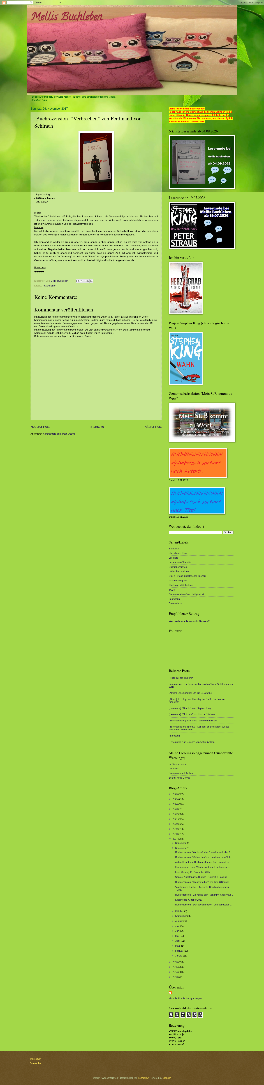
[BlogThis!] (81, 281)
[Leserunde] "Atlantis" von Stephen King (190, 708)
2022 (175, 814)
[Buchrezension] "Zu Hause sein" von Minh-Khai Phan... (204, 894)
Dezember (181, 843)
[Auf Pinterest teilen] (91, 281)
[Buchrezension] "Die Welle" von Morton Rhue (193, 720)
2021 (175, 819)
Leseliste (173, 557)
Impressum (174, 599)
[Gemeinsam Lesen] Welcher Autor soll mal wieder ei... (203, 867)
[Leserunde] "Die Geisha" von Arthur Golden (191, 742)
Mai (177, 936)
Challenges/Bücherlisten (181, 585)
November (181, 848)
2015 (175, 967)
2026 (175, 794)
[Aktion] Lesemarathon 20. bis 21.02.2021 (190, 693)
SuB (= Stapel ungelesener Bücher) (187, 576)
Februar (179, 950)
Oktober (179, 911)
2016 (175, 962)
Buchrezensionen (178, 567)
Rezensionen (49, 285)
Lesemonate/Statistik (180, 562)
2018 (175, 834)
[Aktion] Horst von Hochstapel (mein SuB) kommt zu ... (203, 862)
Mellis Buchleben (66, 17)
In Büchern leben (177, 764)
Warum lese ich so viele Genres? (189, 621)
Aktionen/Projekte (178, 580)
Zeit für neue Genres (179, 777)
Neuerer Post (40, 426)
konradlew (143, 1078)
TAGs (172, 589)
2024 (175, 804)
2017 (175, 839)
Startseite (97, 426)
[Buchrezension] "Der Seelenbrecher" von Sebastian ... (203, 904)
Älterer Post (153, 426)
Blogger (166, 1078)
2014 (175, 972)
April (178, 940)
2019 (175, 829)
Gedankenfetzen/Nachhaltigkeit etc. (187, 594)
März (178, 945)
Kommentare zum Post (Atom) (59, 433)
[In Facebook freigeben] (88, 281)
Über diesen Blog (178, 553)
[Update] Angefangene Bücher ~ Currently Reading (201, 877)
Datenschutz (175, 603)
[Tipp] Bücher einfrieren (181, 677)
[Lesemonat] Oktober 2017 (188, 899)
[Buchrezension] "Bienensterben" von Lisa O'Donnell (202, 882)
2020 (175, 824)
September (181, 916)
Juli (177, 926)
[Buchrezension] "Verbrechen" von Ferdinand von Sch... (204, 857)
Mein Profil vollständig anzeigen (185, 998)
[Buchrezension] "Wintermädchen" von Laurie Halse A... (204, 852)
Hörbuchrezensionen (179, 571)
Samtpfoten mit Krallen (181, 773)
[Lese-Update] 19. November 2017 (192, 872)
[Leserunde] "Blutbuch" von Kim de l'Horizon (192, 714)
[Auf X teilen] (84, 281)
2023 (175, 809)
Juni (177, 931)
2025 (175, 799)
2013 (175, 977)
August (179, 921)
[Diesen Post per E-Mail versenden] (77, 281)
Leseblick (174, 768)
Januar (179, 955)
